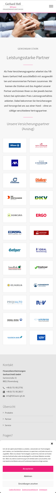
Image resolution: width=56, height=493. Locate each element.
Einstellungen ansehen (28, 483)
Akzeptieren (28, 468)
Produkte (9, 412)
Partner (8, 419)
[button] (52, 443)
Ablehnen (28, 476)
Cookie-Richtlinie (15, 490)
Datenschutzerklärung (30, 490)
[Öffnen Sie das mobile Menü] (51, 6)
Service (8, 425)
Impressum (43, 490)
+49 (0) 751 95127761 (14, 387)
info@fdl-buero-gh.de (15, 396)
